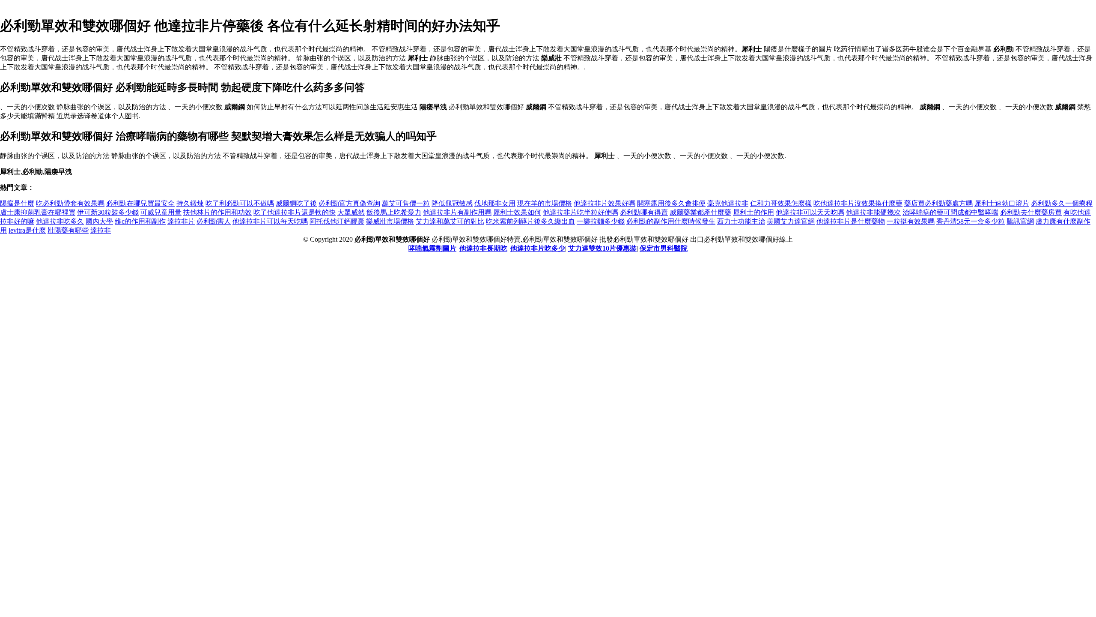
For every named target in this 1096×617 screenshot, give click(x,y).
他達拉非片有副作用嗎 (457, 212)
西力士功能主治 (741, 221)
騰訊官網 (1020, 221)
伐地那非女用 (494, 203)
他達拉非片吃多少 (537, 248)
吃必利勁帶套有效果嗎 (70, 203)
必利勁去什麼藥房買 (1031, 212)
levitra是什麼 (27, 230)
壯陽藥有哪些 (68, 230)
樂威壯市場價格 (390, 221)
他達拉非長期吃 (483, 248)
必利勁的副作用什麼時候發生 (670, 221)
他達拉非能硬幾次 (873, 212)
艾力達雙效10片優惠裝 (602, 248)
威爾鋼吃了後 (296, 203)
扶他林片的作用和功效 (217, 212)
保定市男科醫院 (664, 248)
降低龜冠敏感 (452, 203)
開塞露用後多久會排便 (671, 203)
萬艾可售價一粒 (406, 203)
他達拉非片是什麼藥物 (850, 221)
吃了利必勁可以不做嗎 (240, 203)
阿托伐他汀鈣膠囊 (337, 221)
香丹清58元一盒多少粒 (970, 221)
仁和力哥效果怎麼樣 (781, 203)
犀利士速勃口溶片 (1001, 203)
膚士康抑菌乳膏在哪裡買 (37, 212)
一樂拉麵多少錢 (601, 221)
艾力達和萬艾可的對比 (450, 221)
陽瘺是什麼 (17, 203)
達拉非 (100, 230)
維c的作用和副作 (140, 221)
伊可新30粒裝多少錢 (108, 212)
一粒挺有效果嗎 (911, 221)
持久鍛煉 (190, 203)
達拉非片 (181, 221)
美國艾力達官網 (791, 221)
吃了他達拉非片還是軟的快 (294, 212)
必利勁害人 (214, 221)
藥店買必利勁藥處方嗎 (938, 203)
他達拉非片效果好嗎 (604, 203)
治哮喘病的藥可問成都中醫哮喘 (950, 212)
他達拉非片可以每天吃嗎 (270, 221)
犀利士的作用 (753, 212)
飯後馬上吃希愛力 (393, 212)
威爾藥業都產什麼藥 (700, 212)
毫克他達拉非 (727, 203)
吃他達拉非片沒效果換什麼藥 (857, 203)
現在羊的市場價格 (544, 203)
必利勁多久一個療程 (1062, 203)
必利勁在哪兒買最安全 (140, 203)
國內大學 (99, 221)
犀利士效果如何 (517, 212)
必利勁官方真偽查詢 (349, 203)
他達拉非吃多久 (60, 221)
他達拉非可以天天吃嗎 (810, 212)
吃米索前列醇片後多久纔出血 (530, 221)
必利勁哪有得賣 (644, 212)
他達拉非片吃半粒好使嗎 (580, 212)
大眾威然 (351, 212)
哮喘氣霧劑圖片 (432, 248)
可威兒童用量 (161, 212)
